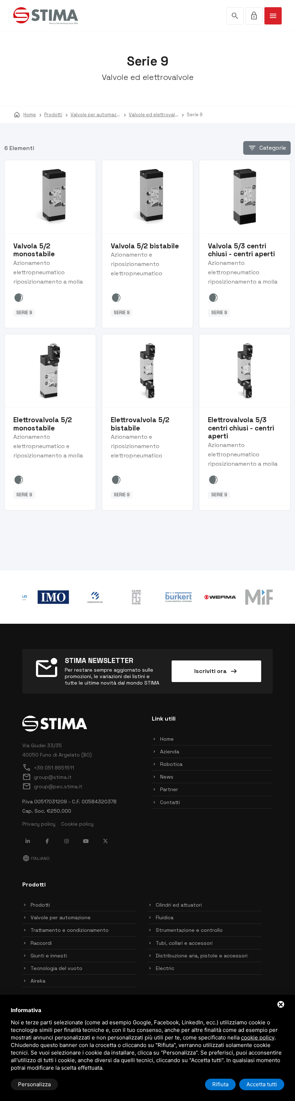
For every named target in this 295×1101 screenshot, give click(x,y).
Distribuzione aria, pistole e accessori (202, 955)
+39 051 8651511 (48, 767)
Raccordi (41, 943)
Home (167, 739)
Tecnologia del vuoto (56, 968)
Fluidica (164, 917)
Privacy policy (38, 824)
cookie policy (257, 1037)
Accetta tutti (261, 1084)
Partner (169, 789)
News (166, 776)
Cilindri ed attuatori (179, 905)
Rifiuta (220, 1084)
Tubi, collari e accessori (184, 943)
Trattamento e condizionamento (70, 930)
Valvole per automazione (61, 917)
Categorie (267, 148)
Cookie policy (77, 824)
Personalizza (34, 1084)
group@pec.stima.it (52, 786)
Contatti (170, 802)
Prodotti (40, 905)
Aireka (38, 981)
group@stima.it (47, 777)
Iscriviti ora (216, 671)
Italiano (36, 858)
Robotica (171, 764)
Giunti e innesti (49, 955)
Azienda (169, 751)
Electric (165, 968)
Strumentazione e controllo (189, 930)
